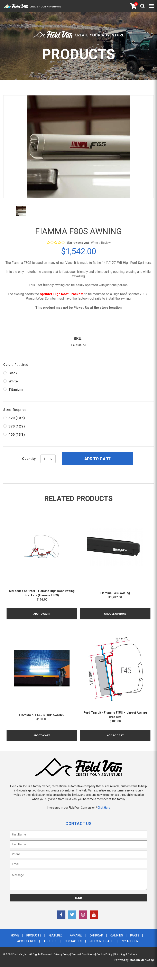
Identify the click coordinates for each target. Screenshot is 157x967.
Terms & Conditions (83, 954)
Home (15, 935)
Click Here (104, 807)
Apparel (76, 935)
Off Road (96, 935)
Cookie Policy (104, 954)
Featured (56, 935)
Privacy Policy (62, 954)
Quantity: (29, 459)
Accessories (26, 941)
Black (13, 373)
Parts (134, 935)
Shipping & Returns (125, 954)
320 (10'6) (17, 418)
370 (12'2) (17, 426)
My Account (131, 941)
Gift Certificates (102, 941)
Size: (15, 410)
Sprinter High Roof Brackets (62, 294)
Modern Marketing (142, 959)
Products (33, 935)
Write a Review (101, 243)
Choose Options (115, 613)
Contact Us (73, 941)
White (13, 381)
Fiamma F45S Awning (115, 593)
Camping (116, 935)
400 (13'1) (17, 434)
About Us (50, 941)
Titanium (16, 389)
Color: (15, 365)
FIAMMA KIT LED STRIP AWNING (41, 714)
